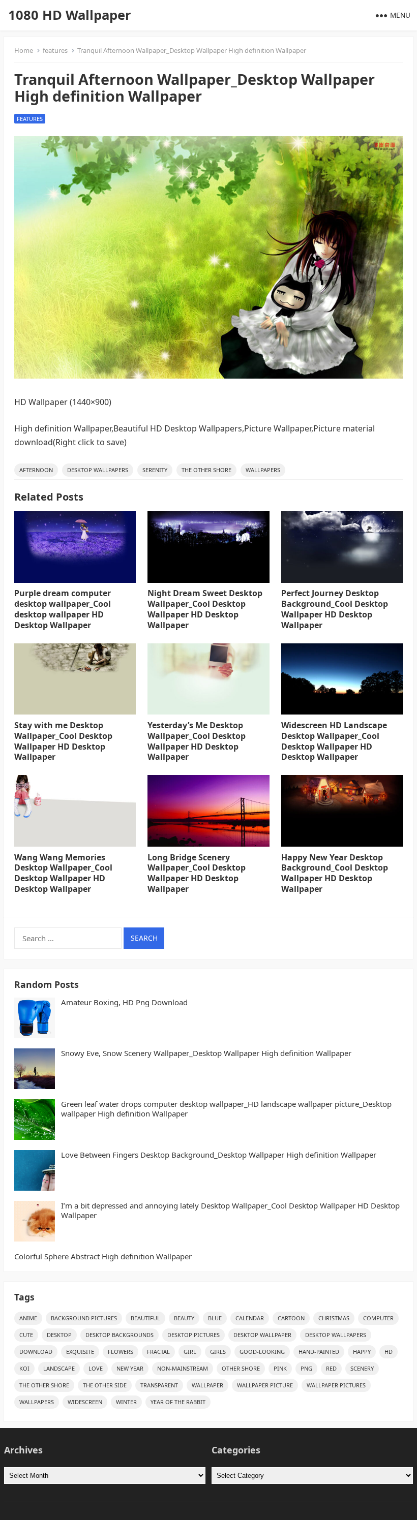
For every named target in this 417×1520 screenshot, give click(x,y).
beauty (184, 1318)
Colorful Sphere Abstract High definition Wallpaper (103, 1256)
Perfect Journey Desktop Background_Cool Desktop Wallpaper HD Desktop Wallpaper (334, 608)
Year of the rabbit (178, 1402)
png (306, 1368)
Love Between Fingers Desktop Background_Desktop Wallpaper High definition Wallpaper (218, 1155)
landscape (59, 1368)
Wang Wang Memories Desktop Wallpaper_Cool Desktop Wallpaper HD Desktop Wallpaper (63, 873)
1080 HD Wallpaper (69, 15)
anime (28, 1318)
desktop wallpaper (262, 1335)
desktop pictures (193, 1335)
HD (388, 1351)
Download (35, 1351)
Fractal (158, 1351)
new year (129, 1368)
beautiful (145, 1318)
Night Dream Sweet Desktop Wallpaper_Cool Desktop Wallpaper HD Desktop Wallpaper (204, 608)
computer (378, 1318)
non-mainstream (182, 1368)
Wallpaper (207, 1385)
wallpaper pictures (336, 1385)
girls (218, 1351)
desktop (59, 1335)
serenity (154, 470)
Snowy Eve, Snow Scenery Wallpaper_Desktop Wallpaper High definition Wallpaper (206, 1053)
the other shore (206, 470)
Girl (190, 1351)
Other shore (241, 1368)
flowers (120, 1351)
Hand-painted (319, 1351)
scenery (362, 1368)
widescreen (85, 1402)
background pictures (84, 1318)
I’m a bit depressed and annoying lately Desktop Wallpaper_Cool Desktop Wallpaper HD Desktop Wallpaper (230, 1211)
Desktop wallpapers (97, 470)
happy (362, 1351)
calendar (249, 1318)
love (95, 1368)
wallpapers (263, 470)
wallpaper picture (265, 1385)
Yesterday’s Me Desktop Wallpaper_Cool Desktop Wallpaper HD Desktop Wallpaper (196, 741)
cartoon (291, 1318)
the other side (105, 1385)
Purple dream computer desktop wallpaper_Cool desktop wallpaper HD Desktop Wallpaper (62, 608)
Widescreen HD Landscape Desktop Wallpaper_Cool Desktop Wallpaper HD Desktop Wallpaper (334, 741)
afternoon (36, 470)
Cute (26, 1335)
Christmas (333, 1318)
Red (331, 1368)
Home (23, 50)
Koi (24, 1368)
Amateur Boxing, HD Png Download (124, 1002)
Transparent (159, 1385)
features (55, 50)
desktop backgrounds (119, 1335)
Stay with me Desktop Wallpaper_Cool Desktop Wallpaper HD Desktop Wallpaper (63, 741)
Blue (215, 1318)
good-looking (262, 1351)
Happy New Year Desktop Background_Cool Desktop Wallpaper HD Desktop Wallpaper (334, 873)
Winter (126, 1402)
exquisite (80, 1351)
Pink (280, 1368)
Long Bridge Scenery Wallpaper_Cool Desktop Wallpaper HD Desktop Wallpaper (196, 873)
